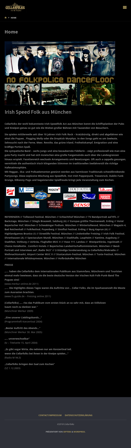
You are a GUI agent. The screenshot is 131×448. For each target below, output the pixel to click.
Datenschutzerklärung (78, 415)
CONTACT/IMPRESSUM (50, 415)
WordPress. (79, 431)
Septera (67, 431)
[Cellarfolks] (15, 7)
